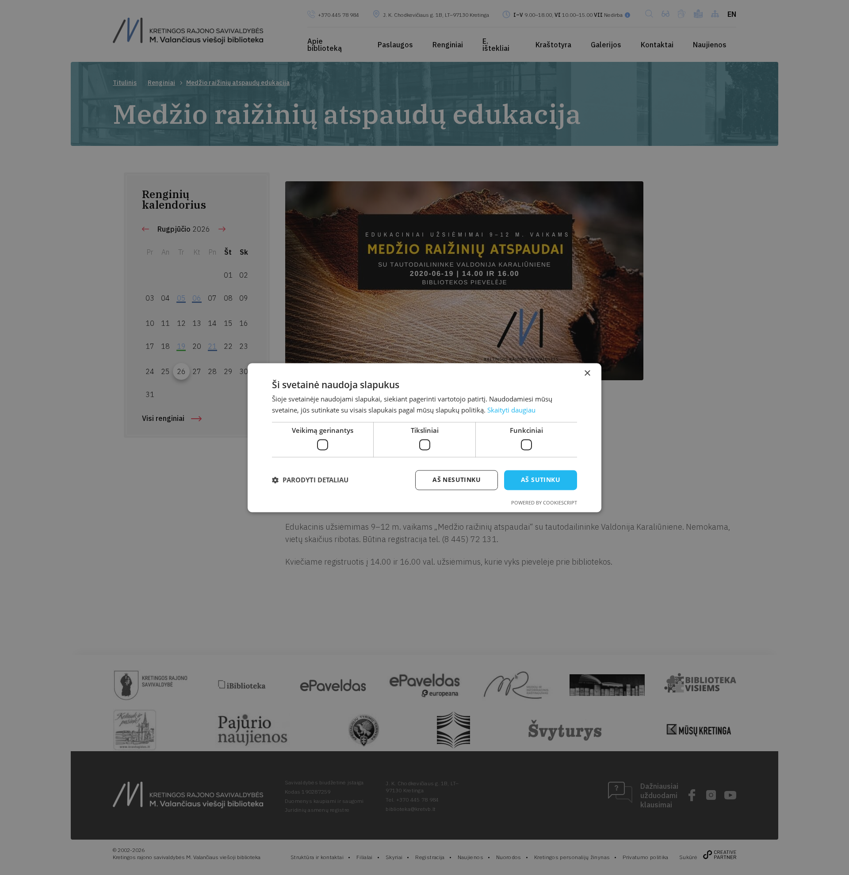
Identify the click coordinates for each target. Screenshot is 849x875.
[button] (310, 480)
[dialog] (424, 437)
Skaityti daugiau (511, 409)
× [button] (587, 373)
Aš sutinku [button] (540, 479)
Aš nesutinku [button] (456, 479)
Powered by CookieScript (544, 502)
